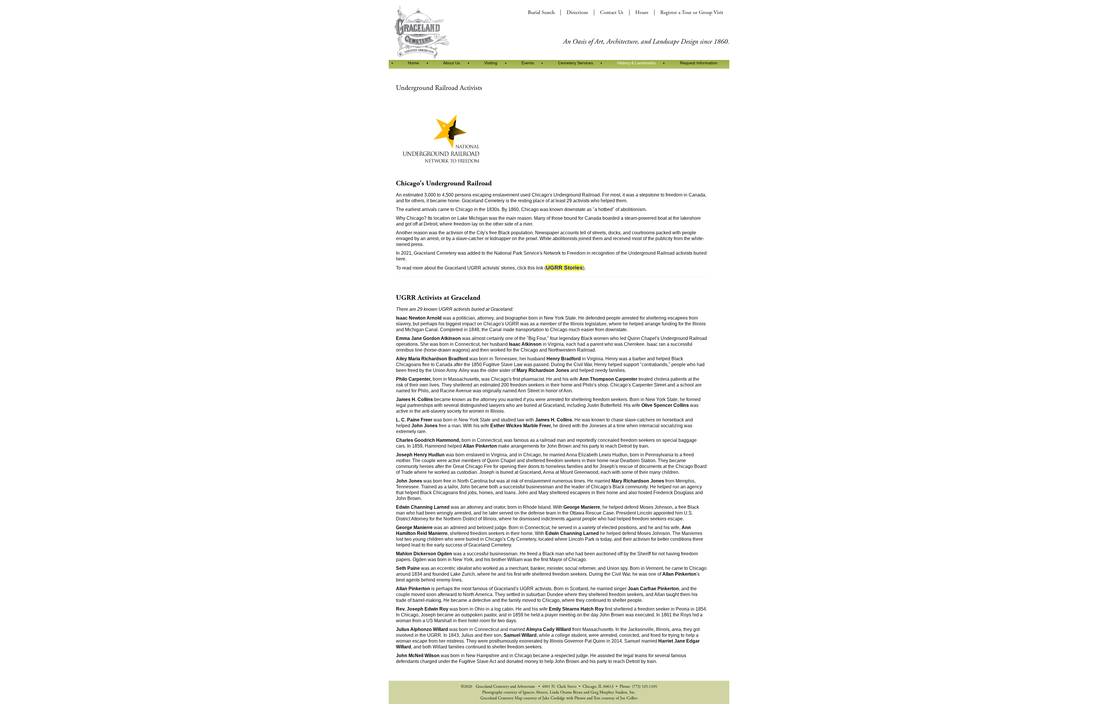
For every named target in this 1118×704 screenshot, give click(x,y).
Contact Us (611, 12)
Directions (577, 12)
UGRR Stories (564, 268)
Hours (641, 12)
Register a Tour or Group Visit (691, 12)
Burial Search (541, 12)
